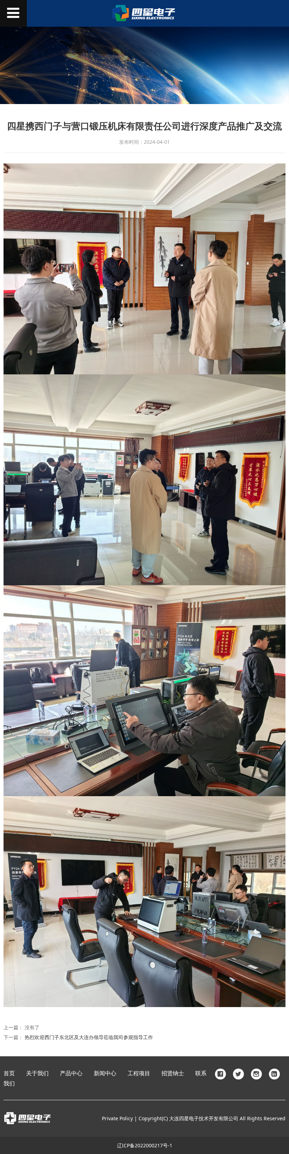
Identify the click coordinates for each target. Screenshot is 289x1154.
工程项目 (139, 1073)
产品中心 (71, 1073)
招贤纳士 (172, 1073)
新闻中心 (105, 1073)
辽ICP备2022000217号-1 (144, 1145)
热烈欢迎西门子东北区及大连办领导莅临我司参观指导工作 (89, 1037)
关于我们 (37, 1073)
